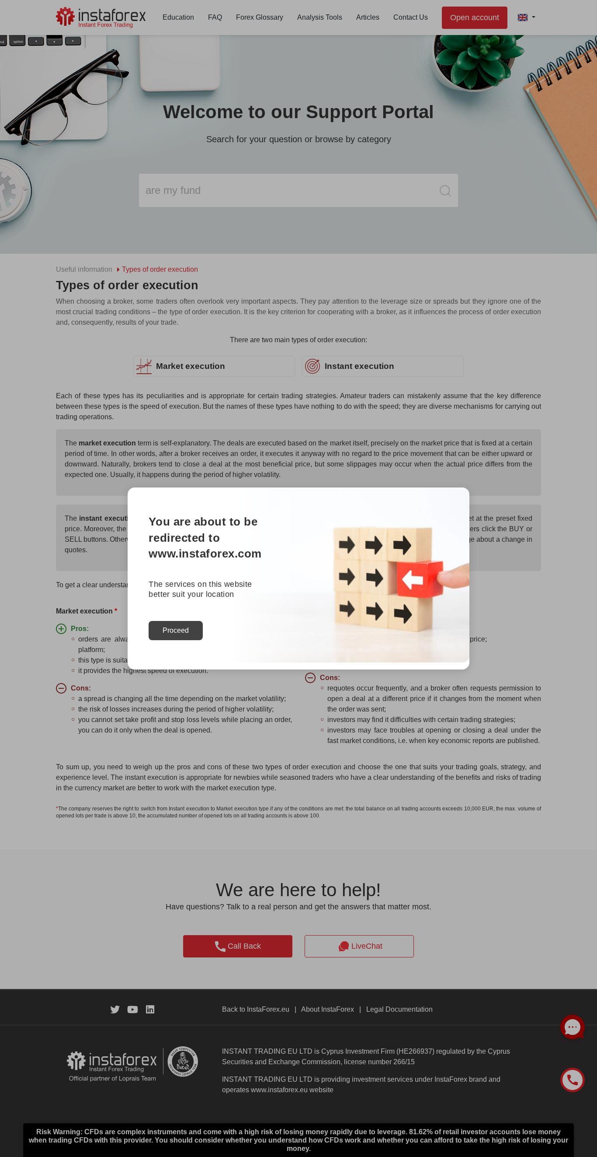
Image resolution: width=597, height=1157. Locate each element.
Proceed (176, 630)
